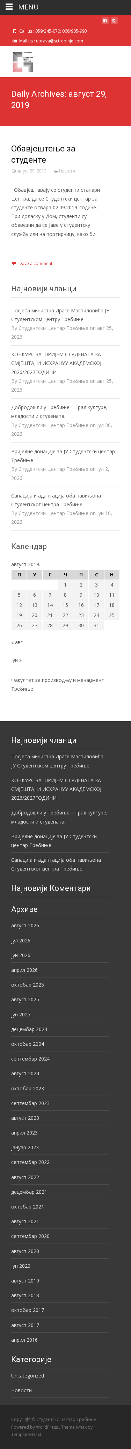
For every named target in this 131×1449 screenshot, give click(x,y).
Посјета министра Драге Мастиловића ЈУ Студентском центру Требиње (60, 315)
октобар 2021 (27, 1206)
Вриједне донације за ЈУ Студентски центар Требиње (63, 455)
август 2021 (25, 1221)
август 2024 (25, 1073)
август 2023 (25, 1118)
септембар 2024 (30, 1058)
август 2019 (25, 1280)
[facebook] (105, 23)
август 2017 (25, 1325)
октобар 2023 (27, 1088)
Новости (67, 171)
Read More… (26, 247)
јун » (16, 660)
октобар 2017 (27, 1310)
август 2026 (25, 925)
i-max (82, 1427)
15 (65, 605)
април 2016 (24, 1339)
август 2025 (25, 999)
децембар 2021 (29, 1192)
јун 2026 (20, 955)
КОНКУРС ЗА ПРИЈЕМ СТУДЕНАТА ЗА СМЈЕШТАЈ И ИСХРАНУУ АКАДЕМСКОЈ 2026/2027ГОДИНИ (56, 363)
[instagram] (114, 23)
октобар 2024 (27, 1044)
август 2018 (25, 1295)
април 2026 (24, 970)
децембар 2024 (29, 1029)
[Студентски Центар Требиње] (17, 60)
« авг (17, 642)
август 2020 (25, 1251)
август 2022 (25, 1177)
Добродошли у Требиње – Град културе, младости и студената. (59, 411)
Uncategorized (27, 1375)
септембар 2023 (30, 1103)
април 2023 (24, 1132)
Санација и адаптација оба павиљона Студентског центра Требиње (56, 500)
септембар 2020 (30, 1236)
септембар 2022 (30, 1162)
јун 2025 (20, 1014)
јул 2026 (20, 940)
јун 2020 (20, 1265)
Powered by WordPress (35, 1427)
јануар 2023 (25, 1147)
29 (65, 625)
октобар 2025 (27, 984)
